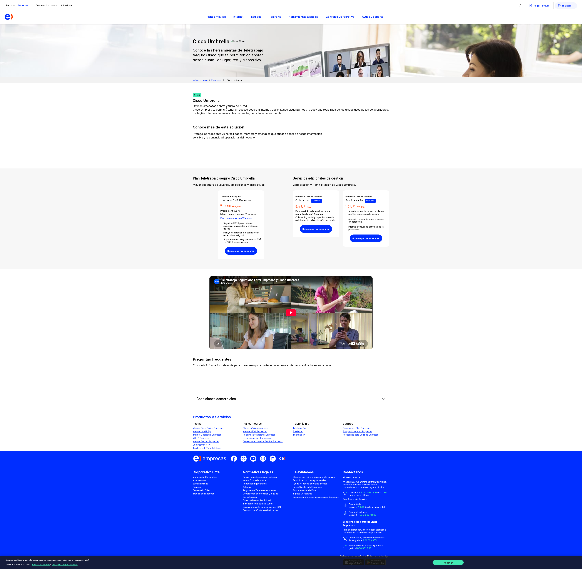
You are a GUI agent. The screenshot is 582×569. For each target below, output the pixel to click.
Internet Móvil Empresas (255, 431)
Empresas (216, 80)
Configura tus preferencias (65, 564)
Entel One (298, 431)
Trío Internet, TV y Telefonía (207, 448)
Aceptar (448, 562)
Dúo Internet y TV (202, 444)
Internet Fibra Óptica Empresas (208, 428)
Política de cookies (41, 564)
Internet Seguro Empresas (206, 441)
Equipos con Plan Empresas (357, 428)
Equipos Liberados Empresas (357, 431)
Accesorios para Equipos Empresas (360, 434)
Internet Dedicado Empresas (207, 434)
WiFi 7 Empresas (201, 438)
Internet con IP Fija (202, 431)
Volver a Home (200, 80)
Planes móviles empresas (255, 428)
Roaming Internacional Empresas (259, 434)
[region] (291, 562)
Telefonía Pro (299, 428)
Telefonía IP (299, 434)
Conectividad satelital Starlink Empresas (263, 441)
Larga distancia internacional (257, 438)
